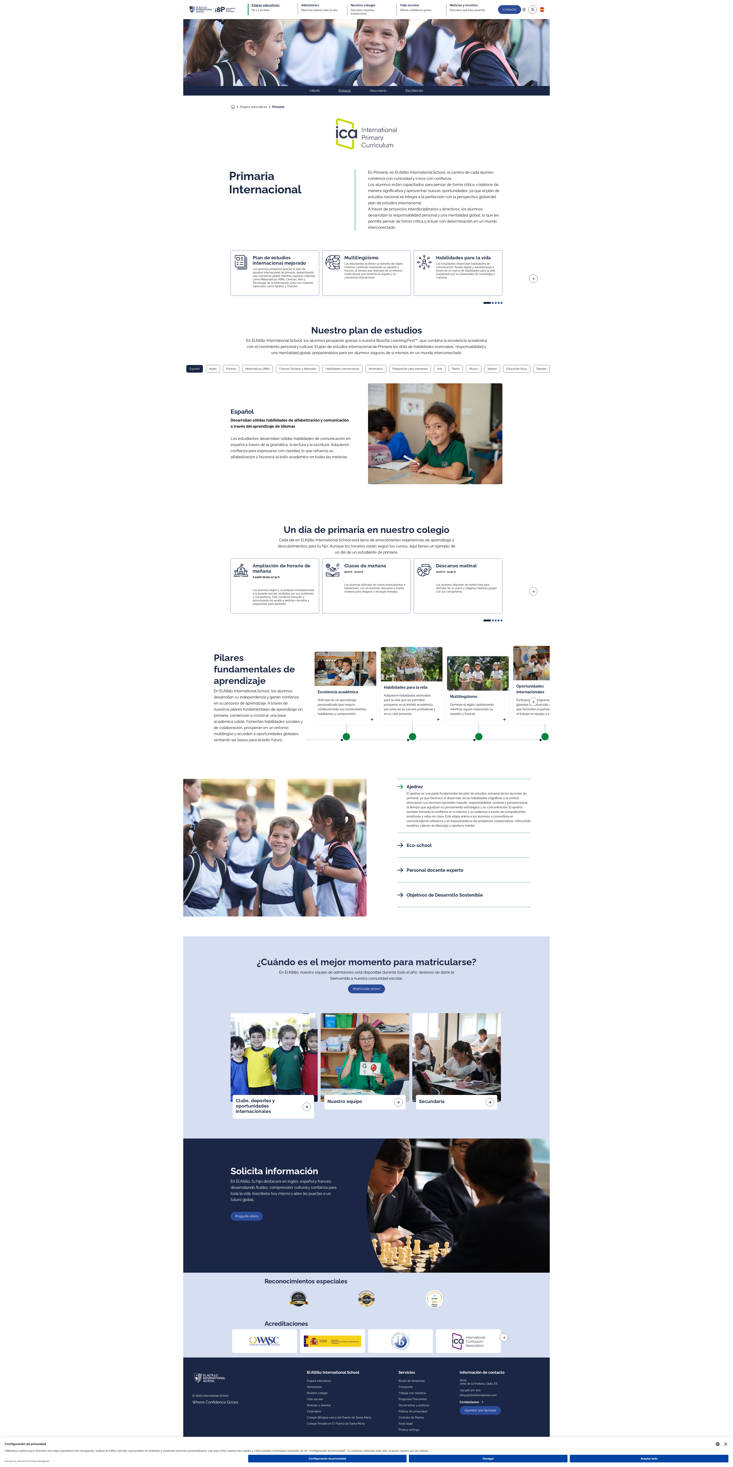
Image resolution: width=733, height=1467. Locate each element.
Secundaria (378, 90)
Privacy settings (409, 1429)
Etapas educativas (253, 107)
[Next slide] (533, 278)
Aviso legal (406, 1423)
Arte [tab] (439, 368)
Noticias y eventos (319, 1405)
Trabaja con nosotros (412, 1393)
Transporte (406, 1386)
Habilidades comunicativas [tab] (342, 368)
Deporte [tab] (541, 368)
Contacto (509, 9)
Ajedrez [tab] (492, 368)
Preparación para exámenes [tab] (410, 368)
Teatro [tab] (456, 368)
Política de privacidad (413, 1411)
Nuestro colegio (317, 1393)
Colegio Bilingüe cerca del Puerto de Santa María (339, 1417)
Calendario (314, 1411)
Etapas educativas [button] (265, 5)
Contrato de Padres (411, 1417)
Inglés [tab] (213, 368)
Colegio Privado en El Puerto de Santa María (336, 1423)
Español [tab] (195, 368)
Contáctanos (470, 1402)
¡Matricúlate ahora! (366, 989)
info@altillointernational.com (478, 1395)
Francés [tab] (231, 368)
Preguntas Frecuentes (413, 1399)
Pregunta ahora (246, 1216)
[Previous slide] (199, 278)
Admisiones (314, 1386)
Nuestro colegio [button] (363, 5)
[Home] (212, 9)
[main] (366, 743)
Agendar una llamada (480, 1410)
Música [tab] (473, 368)
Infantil (315, 90)
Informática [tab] (376, 368)
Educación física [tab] (516, 368)
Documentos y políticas (414, 1405)
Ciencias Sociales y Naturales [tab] (297, 368)
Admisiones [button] (310, 5)
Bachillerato (414, 90)
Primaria (345, 90)
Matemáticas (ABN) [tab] (257, 368)
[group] (264, 1341)
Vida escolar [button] (409, 5)
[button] (532, 9)
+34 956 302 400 (470, 1390)
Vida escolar (315, 1399)
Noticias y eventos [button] (464, 5)
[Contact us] (524, 9)
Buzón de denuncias (412, 1380)
